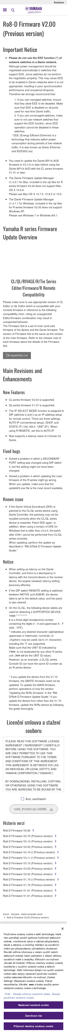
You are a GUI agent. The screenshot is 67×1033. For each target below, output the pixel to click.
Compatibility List (18, 355)
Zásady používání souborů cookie (32, 995)
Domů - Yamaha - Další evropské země (22, 914)
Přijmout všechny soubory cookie (33, 1026)
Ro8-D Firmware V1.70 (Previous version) (28, 885)
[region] (33, 978)
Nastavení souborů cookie (33, 1005)
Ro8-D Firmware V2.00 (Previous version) (28, 874)
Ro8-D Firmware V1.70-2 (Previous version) (29, 879)
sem (31, 984)
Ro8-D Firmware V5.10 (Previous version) (28, 841)
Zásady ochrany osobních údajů (31, 994)
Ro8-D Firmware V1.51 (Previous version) (28, 896)
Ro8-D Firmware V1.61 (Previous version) (28, 890)
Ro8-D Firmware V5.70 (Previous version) (28, 836)
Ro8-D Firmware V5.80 (16, 830)
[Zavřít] (62, 929)
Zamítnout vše (33, 1015)
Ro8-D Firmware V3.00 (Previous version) (28, 868)
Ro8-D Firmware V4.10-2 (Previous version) (29, 852)
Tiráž (7, 994)
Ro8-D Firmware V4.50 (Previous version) (28, 847)
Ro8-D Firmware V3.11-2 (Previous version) (29, 857)
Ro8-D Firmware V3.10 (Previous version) (28, 863)
